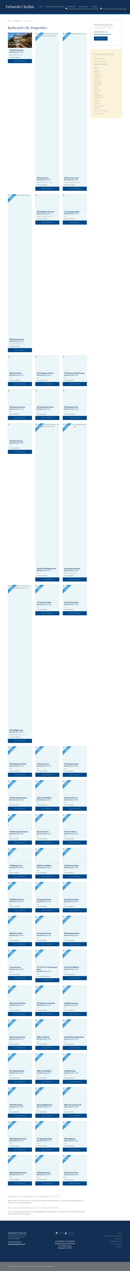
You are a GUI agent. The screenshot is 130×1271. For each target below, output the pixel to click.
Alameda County (100, 59)
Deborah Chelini (20, 6)
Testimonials (83, 7)
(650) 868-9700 (99, 32)
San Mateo (97, 103)
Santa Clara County (101, 111)
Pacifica (96, 93)
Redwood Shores (99, 97)
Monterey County (100, 61)
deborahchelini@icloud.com (102, 34)
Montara (96, 88)
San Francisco (99, 113)
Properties (71, 7)
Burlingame (97, 71)
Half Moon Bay (98, 82)
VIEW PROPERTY (20, 61)
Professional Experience (55, 7)
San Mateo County (100, 64)
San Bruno (97, 99)
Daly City (96, 73)
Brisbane (96, 69)
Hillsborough (97, 84)
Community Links (116, 1241)
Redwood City (98, 95)
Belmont (96, 67)
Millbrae (96, 86)
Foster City (97, 80)
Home (41, 7)
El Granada (97, 78)
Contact (94, 7)
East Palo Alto (98, 76)
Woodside (97, 108)
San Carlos (97, 101)
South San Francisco (99, 106)
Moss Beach (97, 91)
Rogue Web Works (49, 1266)
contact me (37, 1212)
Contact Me (101, 38)
